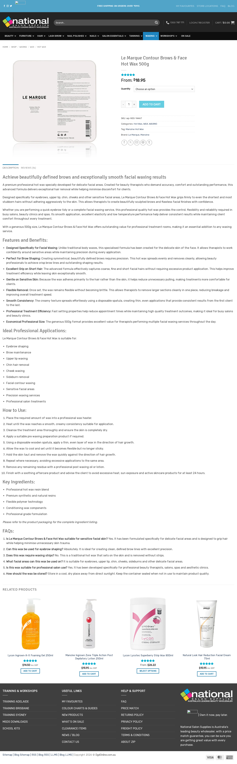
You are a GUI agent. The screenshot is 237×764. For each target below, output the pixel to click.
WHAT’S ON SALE (73, 721)
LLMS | (55, 754)
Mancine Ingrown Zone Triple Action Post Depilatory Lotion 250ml (89, 657)
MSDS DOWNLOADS (15, 721)
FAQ (223, 6)
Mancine (145, 134)
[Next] (234, 639)
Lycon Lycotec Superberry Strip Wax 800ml (148, 655)
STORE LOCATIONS (207, 6)
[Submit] (156, 23)
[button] (224, 22)
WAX (32, 47)
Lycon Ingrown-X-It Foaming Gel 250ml (30, 655)
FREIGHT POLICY (131, 728)
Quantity (125, 89)
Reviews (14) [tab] (28, 167)
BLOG (231, 6)
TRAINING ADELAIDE (16, 701)
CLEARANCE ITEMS (74, 728)
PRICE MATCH (130, 708)
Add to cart (152, 104)
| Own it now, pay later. (213, 715)
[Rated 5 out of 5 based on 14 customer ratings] (158, 74)
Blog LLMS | (67, 754)
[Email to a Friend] (137, 142)
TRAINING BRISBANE (16, 708)
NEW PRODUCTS (72, 715)
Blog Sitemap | (23, 754)
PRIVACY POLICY (132, 721)
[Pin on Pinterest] (143, 142)
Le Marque (133, 134)
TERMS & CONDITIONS (135, 735)
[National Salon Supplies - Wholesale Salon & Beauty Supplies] (26, 22)
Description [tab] (11, 167)
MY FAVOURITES (185, 6)
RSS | (35, 754)
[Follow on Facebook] (4, 6)
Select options (147, 671)
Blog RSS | (44, 754)
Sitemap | (8, 754)
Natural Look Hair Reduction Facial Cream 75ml (207, 657)
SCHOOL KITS (11, 728)
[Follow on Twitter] (11, 6)
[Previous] (2, 639)
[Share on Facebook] (124, 142)
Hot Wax (41, 47)
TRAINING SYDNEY (14, 715)
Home (5, 47)
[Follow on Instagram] (8, 6)
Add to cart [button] (30, 671)
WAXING (23, 47)
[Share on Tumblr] (149, 142)
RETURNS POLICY (132, 715)
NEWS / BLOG (70, 735)
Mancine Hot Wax (135, 129)
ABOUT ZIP (128, 741)
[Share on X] (130, 142)
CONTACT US (70, 741)
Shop (13, 47)
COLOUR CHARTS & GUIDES (80, 708)
